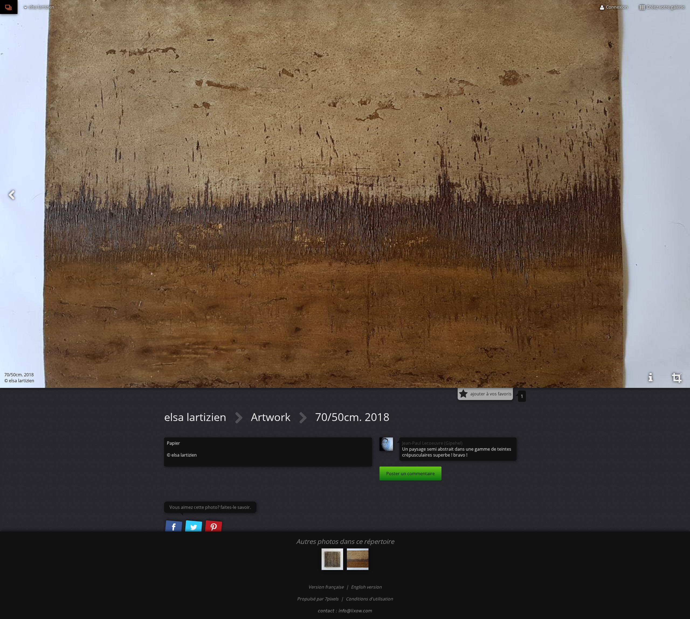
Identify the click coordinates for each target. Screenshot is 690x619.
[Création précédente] (11, 195)
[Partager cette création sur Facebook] (173, 527)
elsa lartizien (196, 416)
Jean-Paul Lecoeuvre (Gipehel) (432, 443)
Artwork (272, 416)
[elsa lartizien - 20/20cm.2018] (332, 559)
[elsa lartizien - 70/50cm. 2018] (357, 559)
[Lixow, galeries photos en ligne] (9, 7)
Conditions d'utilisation (369, 599)
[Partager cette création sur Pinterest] (213, 527)
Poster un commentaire (410, 474)
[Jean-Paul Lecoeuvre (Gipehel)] (386, 444)
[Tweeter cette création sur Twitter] (193, 527)
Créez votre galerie (665, 7)
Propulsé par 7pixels (318, 599)
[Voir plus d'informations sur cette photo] (650, 377)
